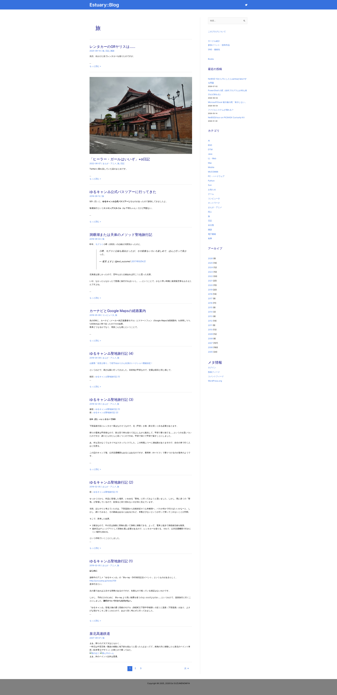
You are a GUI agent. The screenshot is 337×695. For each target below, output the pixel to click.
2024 (210, 267)
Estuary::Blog (104, 5)
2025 (210, 263)
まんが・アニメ (109, 163)
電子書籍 (212, 234)
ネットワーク (214, 203)
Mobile (211, 167)
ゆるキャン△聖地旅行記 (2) (105, 412)
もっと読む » (95, 66)
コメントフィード (216, 376)
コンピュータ (108, 315)
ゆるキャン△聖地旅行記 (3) (111, 400)
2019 (210, 289)
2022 (210, 276)
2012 (210, 321)
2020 (210, 285)
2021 (210, 280)
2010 (210, 329)
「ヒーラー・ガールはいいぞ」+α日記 (120, 159)
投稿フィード (214, 372)
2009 (210, 334)
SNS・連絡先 (214, 49)
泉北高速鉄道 (100, 633)
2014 (210, 312)
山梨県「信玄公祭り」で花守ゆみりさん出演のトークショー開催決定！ (121, 363)
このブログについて (217, 31)
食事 (210, 238)
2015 (210, 307)
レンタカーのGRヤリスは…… (112, 47)
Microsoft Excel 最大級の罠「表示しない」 (227, 102)
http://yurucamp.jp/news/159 (103, 580)
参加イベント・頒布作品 (219, 45)
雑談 (112, 51)
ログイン (212, 367)
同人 (210, 212)
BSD (210, 145)
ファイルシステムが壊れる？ (221, 110)
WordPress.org (215, 381)
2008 (210, 338)
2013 (210, 316)
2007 (210, 343)
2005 (210, 352)
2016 (210, 303)
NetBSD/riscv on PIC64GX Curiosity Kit (226, 117)
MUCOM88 (213, 171)
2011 (210, 325)
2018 (210, 294)
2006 (210, 347)
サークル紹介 (214, 41)
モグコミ (99, 244)
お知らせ (212, 189)
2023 (210, 272)
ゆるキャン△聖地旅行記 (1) (107, 376)
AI (209, 140)
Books (211, 59)
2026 (210, 258)
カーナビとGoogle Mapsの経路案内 (118, 311)
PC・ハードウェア (216, 176)
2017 (210, 298)
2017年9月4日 (138, 261)
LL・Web (212, 158)
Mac (210, 163)
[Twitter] (246, 5)
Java (210, 154)
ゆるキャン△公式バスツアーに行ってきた (123, 192)
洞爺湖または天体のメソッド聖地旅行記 (121, 235)
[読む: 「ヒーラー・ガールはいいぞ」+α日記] (141, 115)
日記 (107, 51)
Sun (210, 185)
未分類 (211, 225)
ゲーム (211, 194)
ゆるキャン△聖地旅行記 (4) (111, 353)
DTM (210, 149)
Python (211, 180)
